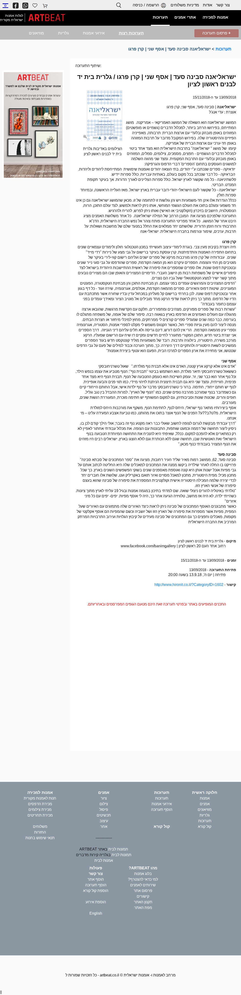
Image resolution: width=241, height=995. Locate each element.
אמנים (205, 804)
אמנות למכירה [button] (215, 17)
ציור (104, 798)
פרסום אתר (143, 891)
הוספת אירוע (96, 902)
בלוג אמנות (143, 874)
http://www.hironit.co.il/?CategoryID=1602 (188, 585)
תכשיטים (104, 815)
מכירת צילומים (40, 810)
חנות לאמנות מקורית (40, 798)
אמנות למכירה (40, 792)
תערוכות (223, 49)
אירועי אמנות (94, 33)
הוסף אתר (96, 879)
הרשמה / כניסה (146, 5)
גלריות (63, 33)
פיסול (103, 810)
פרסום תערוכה (216, 33)
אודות (207, 5)
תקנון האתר (143, 902)
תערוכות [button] (160, 17)
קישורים (143, 896)
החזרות (40, 832)
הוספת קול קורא (95, 891)
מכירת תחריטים (40, 815)
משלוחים (40, 827)
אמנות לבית (103, 860)
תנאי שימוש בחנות (40, 838)
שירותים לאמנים (143, 885)
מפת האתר (143, 908)
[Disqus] (155, 680)
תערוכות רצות (131, 33)
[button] (5, 5)
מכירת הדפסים (40, 804)
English (95, 913)
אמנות (205, 798)
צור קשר (223, 5)
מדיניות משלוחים (185, 5)
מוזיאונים (36, 33)
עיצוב (104, 821)
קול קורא (204, 827)
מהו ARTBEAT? (143, 868)
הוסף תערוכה (161, 810)
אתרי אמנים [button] (185, 17)
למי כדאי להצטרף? (143, 879)
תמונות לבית (118, 849)
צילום (104, 804)
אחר (103, 827)
